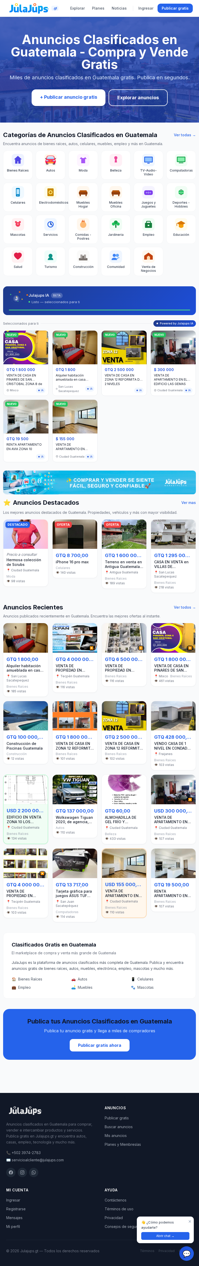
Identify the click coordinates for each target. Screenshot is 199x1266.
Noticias (119, 8)
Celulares (142, 979)
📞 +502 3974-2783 (23, 1152)
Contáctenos (115, 1200)
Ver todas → (185, 135)
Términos (147, 1251)
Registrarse (16, 1209)
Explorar (77, 8)
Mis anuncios (116, 1135)
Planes (98, 8)
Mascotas (142, 987)
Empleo (21, 987)
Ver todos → (185, 607)
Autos (79, 979)
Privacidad (114, 1217)
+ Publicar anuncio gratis (68, 97)
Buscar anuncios (119, 1127)
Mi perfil (13, 1226)
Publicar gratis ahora (99, 1045)
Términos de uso (119, 1209)
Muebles (82, 987)
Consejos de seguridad (125, 1226)
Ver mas (188, 502)
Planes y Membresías (123, 1144)
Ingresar (145, 8)
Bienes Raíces (27, 979)
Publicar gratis (175, 8)
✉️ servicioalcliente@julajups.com (35, 1160)
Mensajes (14, 1217)
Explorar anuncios (138, 97)
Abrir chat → (165, 1236)
